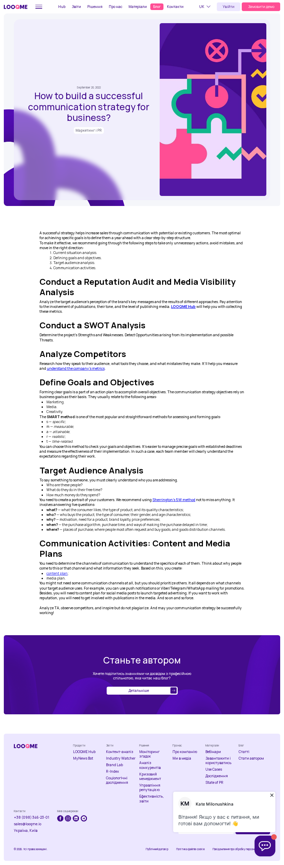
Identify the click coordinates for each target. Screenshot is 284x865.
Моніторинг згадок (149, 754)
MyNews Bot (83, 758)
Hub (61, 6)
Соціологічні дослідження (117, 780)
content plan (57, 573)
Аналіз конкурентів (150, 765)
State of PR (214, 782)
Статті (244, 752)
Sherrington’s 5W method (173, 499)
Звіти (76, 6)
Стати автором (251, 758)
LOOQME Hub (84, 752)
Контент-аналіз (119, 752)
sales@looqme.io (27, 824)
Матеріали (137, 6)
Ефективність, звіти (151, 798)
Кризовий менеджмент (150, 776)
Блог (157, 6)
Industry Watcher (120, 758)
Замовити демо (261, 6)
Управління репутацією (149, 787)
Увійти (228, 6)
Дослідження (216, 776)
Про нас (115, 6)
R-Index (112, 771)
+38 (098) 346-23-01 (31, 817)
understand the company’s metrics (76, 368)
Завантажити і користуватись (218, 760)
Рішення (95, 6)
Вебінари (213, 752)
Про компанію (184, 752)
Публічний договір (157, 849)
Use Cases (213, 769)
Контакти (175, 6)
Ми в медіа (181, 758)
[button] (206, 6)
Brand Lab (114, 765)
